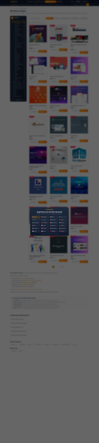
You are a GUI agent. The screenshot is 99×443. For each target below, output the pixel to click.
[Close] (67, 209)
